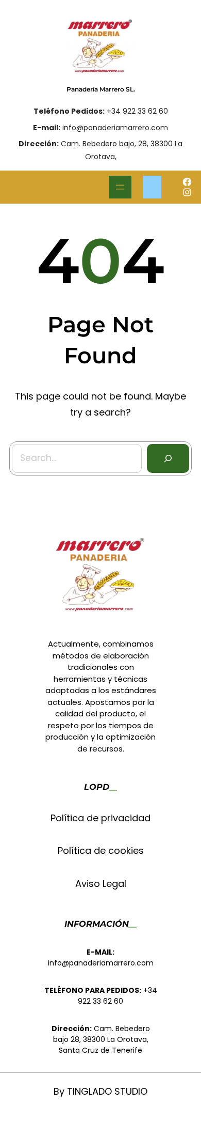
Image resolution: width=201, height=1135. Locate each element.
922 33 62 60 (100, 1001)
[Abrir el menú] (120, 187)
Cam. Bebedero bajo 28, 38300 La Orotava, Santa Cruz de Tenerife (101, 1039)
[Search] (168, 458)
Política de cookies (101, 850)
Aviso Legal (100, 883)
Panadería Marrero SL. (100, 89)
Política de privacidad (100, 817)
